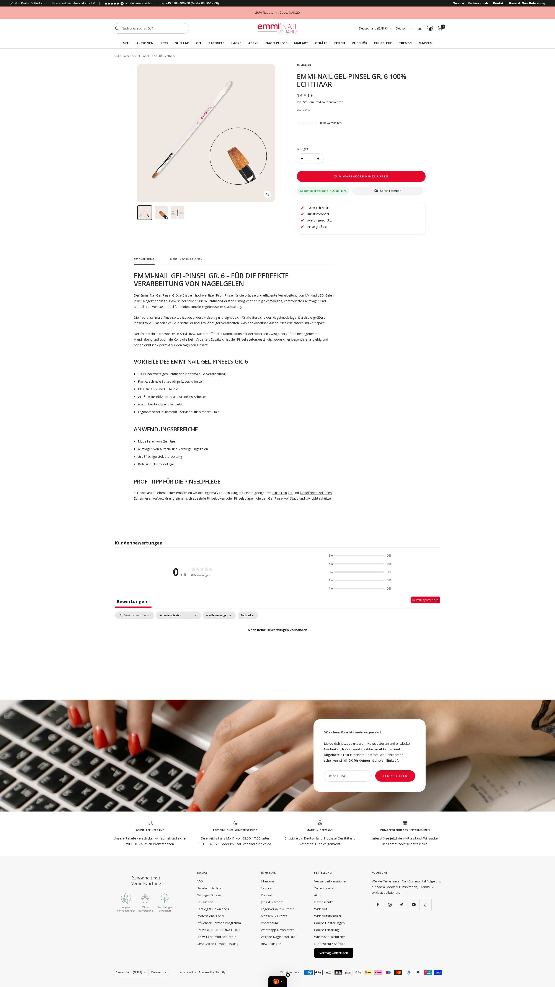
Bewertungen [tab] (133, 601)
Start (116, 56)
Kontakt (499, 3)
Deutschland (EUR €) (373, 28)
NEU (126, 43)
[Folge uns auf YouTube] (414, 905)
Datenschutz (323, 902)
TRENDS (405, 43)
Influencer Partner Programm (219, 923)
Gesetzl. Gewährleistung (527, 3)
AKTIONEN (144, 43)
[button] (360, 555)
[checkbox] (248, 615)
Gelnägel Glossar (209, 895)
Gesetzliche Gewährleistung (217, 943)
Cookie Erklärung (326, 930)
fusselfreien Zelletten (316, 492)
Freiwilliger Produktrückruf (216, 937)
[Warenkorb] (440, 28)
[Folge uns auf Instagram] (390, 905)
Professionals (478, 3)
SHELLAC (182, 43)
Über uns (267, 881)
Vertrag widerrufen (333, 953)
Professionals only (210, 916)
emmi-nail (304, 65)
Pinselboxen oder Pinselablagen (231, 498)
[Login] (420, 28)
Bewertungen (271, 943)
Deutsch (401, 28)
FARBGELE (216, 43)
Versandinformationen (330, 881)
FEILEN (339, 43)
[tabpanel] (277, 644)
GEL (199, 43)
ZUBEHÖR (359, 43)
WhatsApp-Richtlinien (330, 937)
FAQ (200, 881)
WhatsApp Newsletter (277, 930)
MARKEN (425, 43)
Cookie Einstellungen (329, 923)
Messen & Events (274, 916)
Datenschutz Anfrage (330, 943)
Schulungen (205, 902)
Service (458, 3)
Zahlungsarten (324, 888)
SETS (164, 43)
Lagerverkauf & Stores (278, 909)
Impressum (269, 923)
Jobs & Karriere (272, 902)
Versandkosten (332, 102)
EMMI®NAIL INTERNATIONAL (219, 930)
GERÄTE (321, 43)
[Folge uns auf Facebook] (378, 905)
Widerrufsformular (327, 916)
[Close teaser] (288, 975)
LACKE (236, 43)
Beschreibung (144, 259)
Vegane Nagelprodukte (278, 937)
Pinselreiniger (282, 492)
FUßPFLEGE (383, 43)
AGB (317, 895)
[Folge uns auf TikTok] (425, 905)
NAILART (301, 43)
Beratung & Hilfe (209, 888)
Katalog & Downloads (213, 909)
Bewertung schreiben (425, 600)
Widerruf (320, 909)
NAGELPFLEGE (276, 43)
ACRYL (253, 43)
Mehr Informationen (186, 259)
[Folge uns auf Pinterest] (402, 905)
